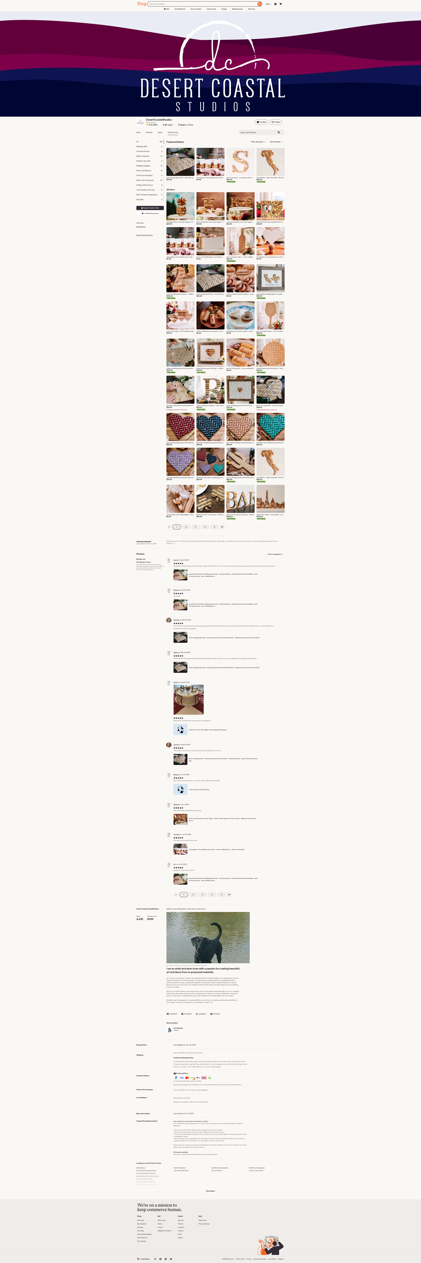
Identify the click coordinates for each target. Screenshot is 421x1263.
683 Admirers (141, 227)
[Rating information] (147, 125)
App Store (144, 1248)
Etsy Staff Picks (180, 9)
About (160, 132)
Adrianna (176, 590)
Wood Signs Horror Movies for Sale (148, 1187)
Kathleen (176, 620)
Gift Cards (251, 9)
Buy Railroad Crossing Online (146, 1170)
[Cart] (280, 4)
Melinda (176, 804)
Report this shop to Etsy (144, 235)
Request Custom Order (151, 208)
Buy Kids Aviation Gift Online (146, 1173)
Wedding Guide (237, 9)
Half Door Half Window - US (145, 1182)
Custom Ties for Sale (256, 1170)
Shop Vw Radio (216, 1170)
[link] (169, 527)
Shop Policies (173, 132)
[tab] (150, 141)
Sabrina (176, 652)
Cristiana (176, 834)
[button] (261, 122)
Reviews (149, 132)
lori (174, 864)
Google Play (161, 1248)
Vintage (224, 9)
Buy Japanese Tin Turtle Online (146, 1184)
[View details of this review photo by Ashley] (189, 700)
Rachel (175, 560)
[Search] (259, 4)
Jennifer (176, 744)
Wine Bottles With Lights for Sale (147, 1176)
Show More (210, 1191)
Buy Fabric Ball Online (181, 1170)
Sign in (268, 4)
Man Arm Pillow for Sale (144, 1179)
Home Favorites (196, 9)
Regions (281, 1259)
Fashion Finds (211, 9)
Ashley (175, 682)
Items (138, 132)
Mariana (176, 774)
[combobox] (202, 4)
